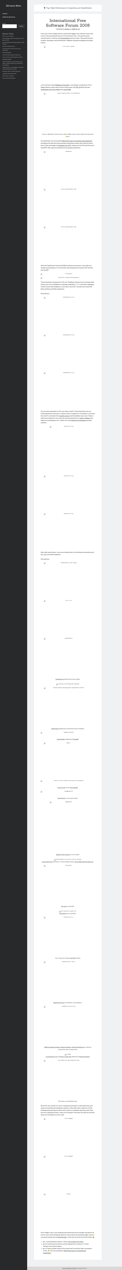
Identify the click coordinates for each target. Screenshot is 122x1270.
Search (4, 23)
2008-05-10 (76, 29)
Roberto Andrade (66, 1047)
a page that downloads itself (9, 73)
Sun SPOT (73, 958)
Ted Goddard (74, 787)
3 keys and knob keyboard (8, 78)
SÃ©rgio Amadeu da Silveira (52, 1047)
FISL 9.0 (78, 87)
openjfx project (64, 416)
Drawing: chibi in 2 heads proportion (11, 71)
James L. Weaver (84, 418)
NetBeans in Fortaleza (62, 85)
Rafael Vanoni (55, 728)
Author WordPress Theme (69, 1268)
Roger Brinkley (61, 739)
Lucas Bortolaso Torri (52, 1056)
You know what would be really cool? (11, 55)
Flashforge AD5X (6, 52)
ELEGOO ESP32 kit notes (8, 46)
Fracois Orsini (61, 787)
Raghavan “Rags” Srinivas (63, 854)
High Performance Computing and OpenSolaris (76, 141)
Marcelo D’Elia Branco (78, 1047)
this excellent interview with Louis (84, 862)
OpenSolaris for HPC (64, 145)
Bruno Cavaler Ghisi (65, 1056)
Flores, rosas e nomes (8, 36)
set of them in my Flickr (75, 1241)
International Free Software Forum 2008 (68, 23)
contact (4, 13)
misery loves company (8, 76)
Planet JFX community (78, 420)
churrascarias (62, 1237)
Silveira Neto (13, 5)
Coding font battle (6, 59)
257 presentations (64, 38)
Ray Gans (64, 906)
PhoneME (75, 739)
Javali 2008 (67, 89)
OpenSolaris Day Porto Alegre (50, 89)
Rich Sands (63, 913)
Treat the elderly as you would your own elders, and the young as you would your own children (12, 63)
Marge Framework (84, 1056)
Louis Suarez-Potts (47, 862)
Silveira (67, 29)
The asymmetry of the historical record (12, 57)
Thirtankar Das (59, 679)
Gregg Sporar (61, 798)
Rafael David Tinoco (59, 1002)
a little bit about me (8, 17)
